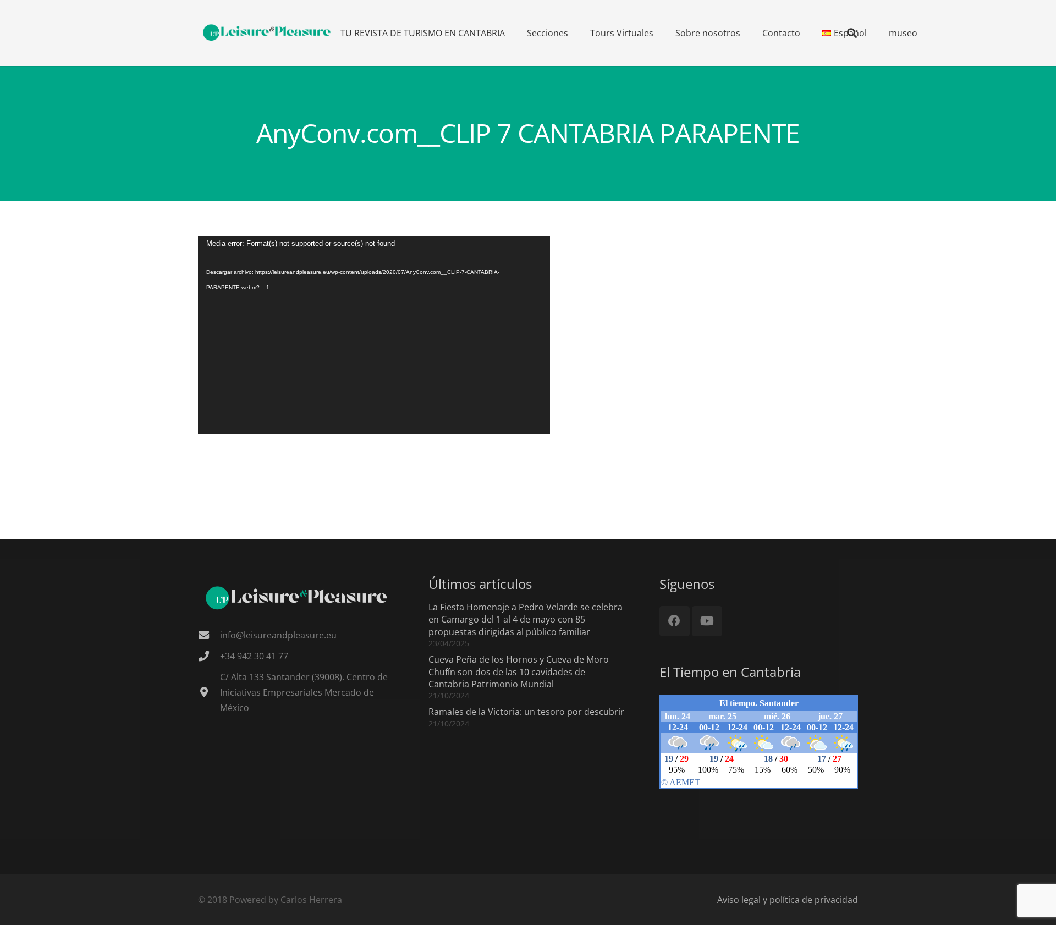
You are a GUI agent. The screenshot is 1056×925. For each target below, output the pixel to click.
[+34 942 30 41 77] (209, 656)
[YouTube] (707, 621)
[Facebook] (674, 621)
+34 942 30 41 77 (254, 656)
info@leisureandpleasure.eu (278, 635)
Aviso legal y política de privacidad (787, 900)
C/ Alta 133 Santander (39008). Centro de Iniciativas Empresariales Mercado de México (304, 692)
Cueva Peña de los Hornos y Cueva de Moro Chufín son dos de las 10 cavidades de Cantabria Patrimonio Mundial (518, 671)
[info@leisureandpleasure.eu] (209, 635)
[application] (374, 335)
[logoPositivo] (267, 32)
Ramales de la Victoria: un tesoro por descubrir (526, 712)
